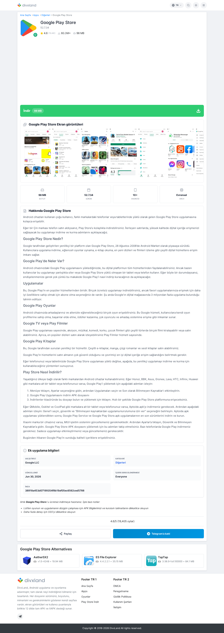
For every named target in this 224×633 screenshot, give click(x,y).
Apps (36, 15)
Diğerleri (45, 15)
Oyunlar (85, 596)
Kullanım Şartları (122, 601)
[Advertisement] (112, 70)
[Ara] (188, 5)
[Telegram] (20, 616)
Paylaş (68, 533)
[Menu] (204, 5)
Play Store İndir (90, 601)
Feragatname (120, 591)
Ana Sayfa (25, 15)
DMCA (117, 585)
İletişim (117, 607)
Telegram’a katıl (161, 533)
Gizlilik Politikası (122, 596)
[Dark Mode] (196, 5)
